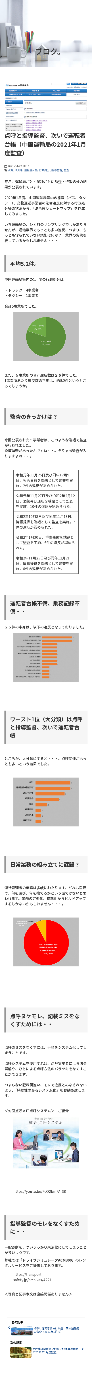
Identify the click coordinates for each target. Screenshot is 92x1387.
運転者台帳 (31, 170)
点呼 (10, 170)
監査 (66, 170)
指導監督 (56, 170)
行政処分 (44, 170)
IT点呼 (19, 170)
